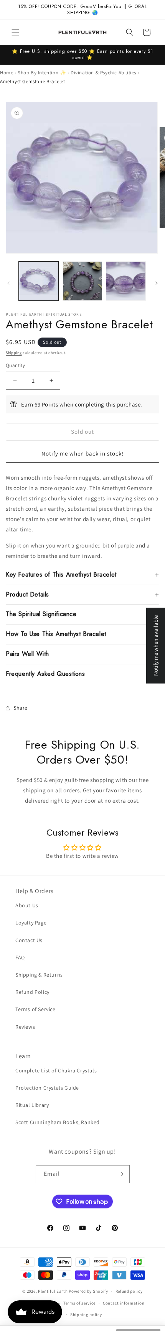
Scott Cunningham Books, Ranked (57, 1122)
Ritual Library (32, 1105)
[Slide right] (156, 283)
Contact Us (29, 940)
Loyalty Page (30, 922)
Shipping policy (86, 1314)
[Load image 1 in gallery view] (39, 281)
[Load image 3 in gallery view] (126, 281)
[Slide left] (8, 283)
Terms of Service (35, 1009)
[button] (15, 32)
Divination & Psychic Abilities (103, 72)
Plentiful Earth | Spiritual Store (44, 314)
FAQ (20, 957)
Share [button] (20, 707)
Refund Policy (32, 991)
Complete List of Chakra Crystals (56, 1070)
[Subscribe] (120, 1174)
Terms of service (79, 1303)
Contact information (123, 1303)
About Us (26, 905)
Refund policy (129, 1291)
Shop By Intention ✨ (42, 72)
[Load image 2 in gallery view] (82, 281)
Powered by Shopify (88, 1291)
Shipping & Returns (39, 974)
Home (6, 72)
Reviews (25, 1026)
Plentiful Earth (53, 1291)
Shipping (14, 352)
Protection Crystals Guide (47, 1087)
